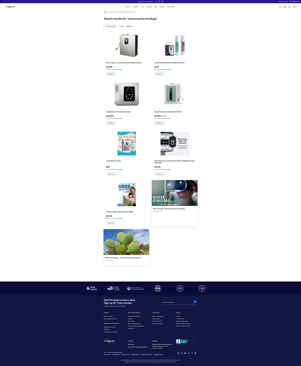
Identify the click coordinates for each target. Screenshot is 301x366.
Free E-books (156, 319)
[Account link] (289, 6)
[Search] (280, 6)
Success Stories (157, 321)
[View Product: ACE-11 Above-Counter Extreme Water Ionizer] (126, 54)
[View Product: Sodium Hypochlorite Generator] (126, 103)
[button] (195, 301)
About (178, 313)
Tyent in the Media (157, 323)
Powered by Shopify (117, 352)
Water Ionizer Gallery (134, 316)
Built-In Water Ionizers (110, 319)
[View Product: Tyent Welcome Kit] (126, 153)
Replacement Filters (110, 327)
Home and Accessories (111, 332)
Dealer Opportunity (158, 316)
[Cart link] (285, 6)
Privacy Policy (180, 319)
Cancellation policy (158, 354)
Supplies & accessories (111, 323)
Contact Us (131, 328)
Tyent (109, 352)
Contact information (146, 354)
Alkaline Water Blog (182, 321)
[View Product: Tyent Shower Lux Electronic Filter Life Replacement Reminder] (175, 153)
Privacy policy (107, 354)
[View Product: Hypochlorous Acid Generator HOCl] (175, 103)
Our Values (131, 321)
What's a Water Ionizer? (183, 326)
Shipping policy (136, 354)
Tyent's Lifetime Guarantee (136, 326)
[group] (91, 288)
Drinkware (107, 329)
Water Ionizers (108, 316)
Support (130, 319)
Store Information (134, 313)
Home (105, 12)
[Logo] (11, 6)
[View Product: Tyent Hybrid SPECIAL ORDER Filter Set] (175, 54)
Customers (156, 313)
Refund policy (116, 354)
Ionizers (106, 313)
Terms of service (125, 354)
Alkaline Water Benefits (183, 323)
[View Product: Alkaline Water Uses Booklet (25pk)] (126, 203)
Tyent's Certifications (134, 323)
